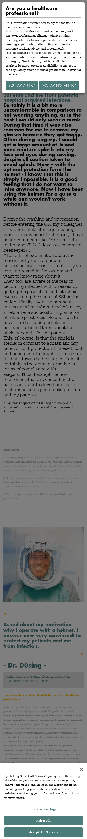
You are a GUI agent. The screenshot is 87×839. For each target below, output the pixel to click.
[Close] (82, 769)
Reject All (43, 820)
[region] (43, 801)
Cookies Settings (43, 809)
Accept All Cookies (43, 832)
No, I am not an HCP (59, 85)
